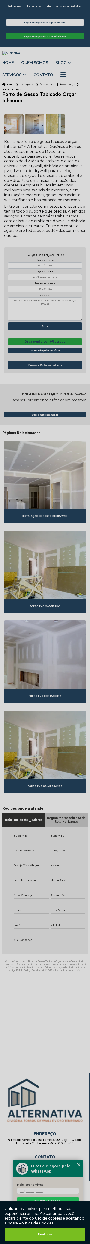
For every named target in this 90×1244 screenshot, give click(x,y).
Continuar (45, 1234)
